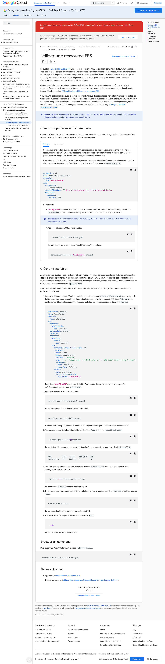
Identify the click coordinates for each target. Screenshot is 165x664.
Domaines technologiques (44, 3)
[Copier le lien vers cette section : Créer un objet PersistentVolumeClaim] (93, 128)
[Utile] (132, 47)
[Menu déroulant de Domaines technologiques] (58, 3)
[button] (16, 42)
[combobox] (102, 3)
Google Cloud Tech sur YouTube (145, 645)
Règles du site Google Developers (88, 608)
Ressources (42, 15)
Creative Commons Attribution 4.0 (99, 606)
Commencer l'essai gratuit (148, 10)
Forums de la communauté (78, 630)
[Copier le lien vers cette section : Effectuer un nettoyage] (72, 542)
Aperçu (6, 15)
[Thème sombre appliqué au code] (131, 170)
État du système (74, 641)
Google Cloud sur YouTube (143, 641)
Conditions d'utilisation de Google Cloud (113, 654)
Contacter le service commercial (47, 641)
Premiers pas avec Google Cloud (112, 633)
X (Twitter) (137, 637)
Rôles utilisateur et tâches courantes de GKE (80, 91)
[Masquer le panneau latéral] (29, 659)
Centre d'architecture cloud (110, 641)
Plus (65, 3)
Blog (134, 630)
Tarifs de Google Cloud (44, 633)
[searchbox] (16, 23)
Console (123, 3)
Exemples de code (107, 637)
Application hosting (68, 47)
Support (71, 633)
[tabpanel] (89, 204)
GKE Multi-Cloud (58, 10)
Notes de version (74, 637)
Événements (137, 633)
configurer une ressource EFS (67, 576)
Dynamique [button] (58, 144)
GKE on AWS (78, 10)
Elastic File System (59, 69)
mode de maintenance (106, 25)
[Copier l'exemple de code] (135, 170)
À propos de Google (42, 654)
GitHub (102, 630)
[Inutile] (136, 47)
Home (42, 47)
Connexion (158, 3)
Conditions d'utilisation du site (85, 654)
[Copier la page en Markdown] (51, 61)
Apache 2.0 (47, 608)
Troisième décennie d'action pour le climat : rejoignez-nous (59, 659)
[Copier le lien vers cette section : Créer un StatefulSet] (69, 269)
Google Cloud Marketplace (45, 637)
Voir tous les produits (43, 630)
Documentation (53, 47)
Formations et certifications (110, 645)
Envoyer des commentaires (123, 56)
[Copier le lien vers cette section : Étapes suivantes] (65, 569)
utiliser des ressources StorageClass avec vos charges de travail (90, 580)
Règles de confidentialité (62, 654)
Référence (28, 15)
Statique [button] (46, 144)
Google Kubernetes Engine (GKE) (26, 10)
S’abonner (137, 659)
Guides (16, 15)
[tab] (46, 144)
